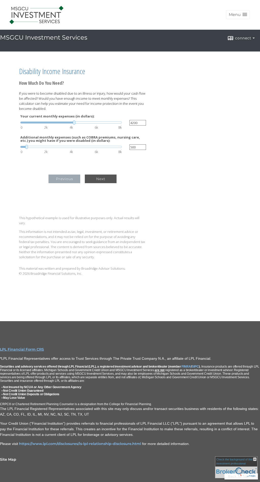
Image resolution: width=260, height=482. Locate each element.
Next (100, 179)
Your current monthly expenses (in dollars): (57, 116)
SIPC (195, 366)
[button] (238, 14)
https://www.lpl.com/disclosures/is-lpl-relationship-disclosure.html (80, 443)
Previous (64, 179)
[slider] (71, 123)
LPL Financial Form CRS (22, 349)
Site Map (8, 459)
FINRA (186, 366)
